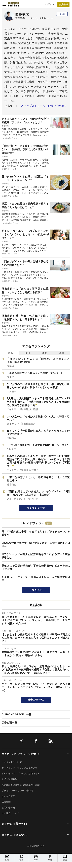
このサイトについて (12, 762)
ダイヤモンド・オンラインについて (21, 753)
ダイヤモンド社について (15, 834)
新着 (7, 859)
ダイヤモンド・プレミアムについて (19, 767)
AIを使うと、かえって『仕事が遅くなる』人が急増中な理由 (36, 578)
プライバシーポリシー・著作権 (17, 790)
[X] (21, 741)
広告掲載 (6, 801)
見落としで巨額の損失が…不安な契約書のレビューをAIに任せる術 (36, 567)
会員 (61, 353)
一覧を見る (36, 590)
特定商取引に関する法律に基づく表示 (21, 784)
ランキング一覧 (36, 508)
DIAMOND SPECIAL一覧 (16, 714)
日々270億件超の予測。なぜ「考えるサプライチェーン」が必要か (36, 533)
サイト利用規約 (9, 779)
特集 (50, 859)
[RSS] (51, 741)
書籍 (65, 859)
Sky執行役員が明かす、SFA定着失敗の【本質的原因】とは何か (36, 544)
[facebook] (36, 741)
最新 (10, 353)
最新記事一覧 (36, 699)
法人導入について (11, 813)
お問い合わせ (8, 807)
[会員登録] (63, 4)
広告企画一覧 (9, 722)
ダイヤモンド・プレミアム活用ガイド (21, 773)
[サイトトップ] (13, 4)
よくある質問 (8, 796)
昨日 (27, 353)
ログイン (49, 4)
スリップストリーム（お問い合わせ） (44, 106)
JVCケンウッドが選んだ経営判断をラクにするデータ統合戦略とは (36, 555)
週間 (44, 353)
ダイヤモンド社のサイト (15, 823)
